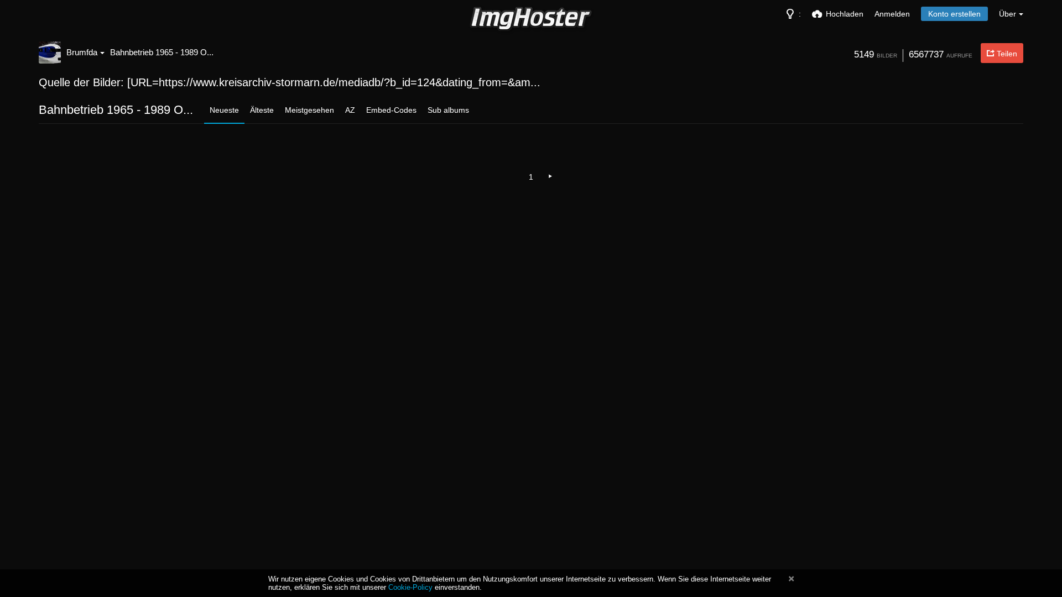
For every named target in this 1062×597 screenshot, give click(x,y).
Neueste (224, 110)
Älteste (262, 110)
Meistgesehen (309, 110)
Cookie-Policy (410, 587)
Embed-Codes (391, 110)
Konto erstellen (954, 13)
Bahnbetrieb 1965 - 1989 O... (162, 52)
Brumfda (81, 52)
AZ (350, 110)
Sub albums (448, 110)
